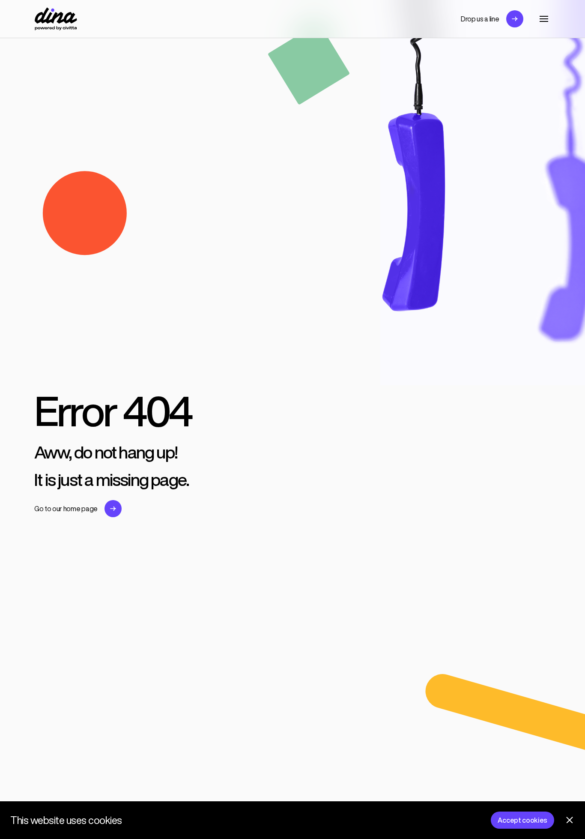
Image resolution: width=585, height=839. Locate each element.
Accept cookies (522, 820)
